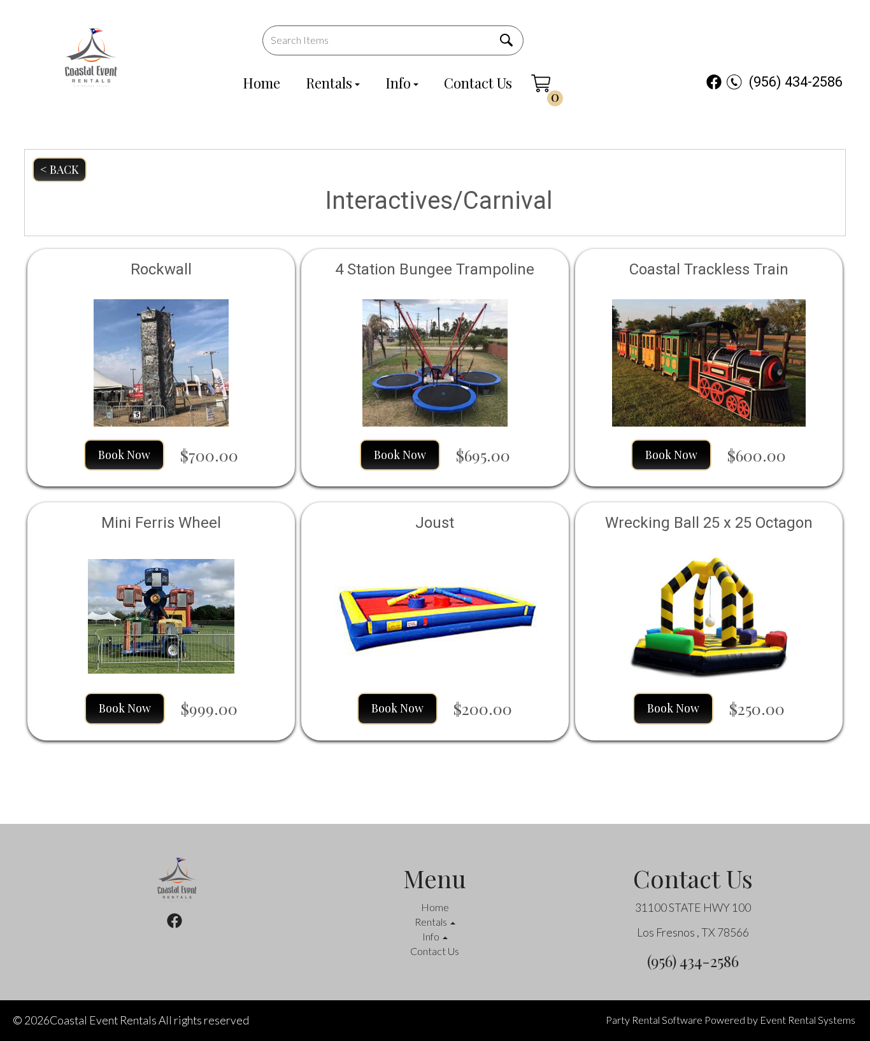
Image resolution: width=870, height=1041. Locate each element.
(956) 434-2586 (796, 82)
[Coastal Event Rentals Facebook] (714, 82)
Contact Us (478, 82)
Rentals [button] (432, 922)
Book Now (124, 454)
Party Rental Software (654, 1020)
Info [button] (431, 936)
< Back (59, 169)
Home (261, 82)
